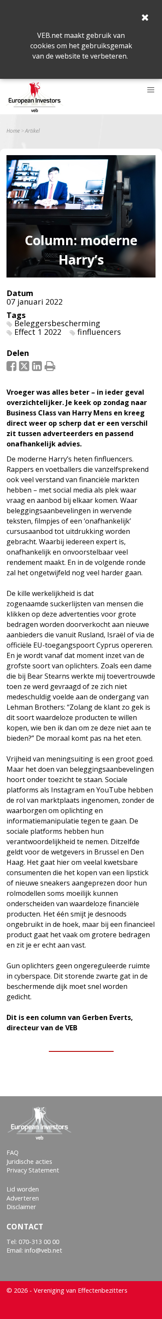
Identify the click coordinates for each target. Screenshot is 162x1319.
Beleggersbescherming (57, 323)
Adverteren (22, 1198)
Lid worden (22, 1189)
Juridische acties (29, 1161)
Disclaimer (21, 1207)
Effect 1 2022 (37, 332)
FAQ (12, 1152)
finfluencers (99, 332)
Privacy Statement (32, 1170)
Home (13, 131)
